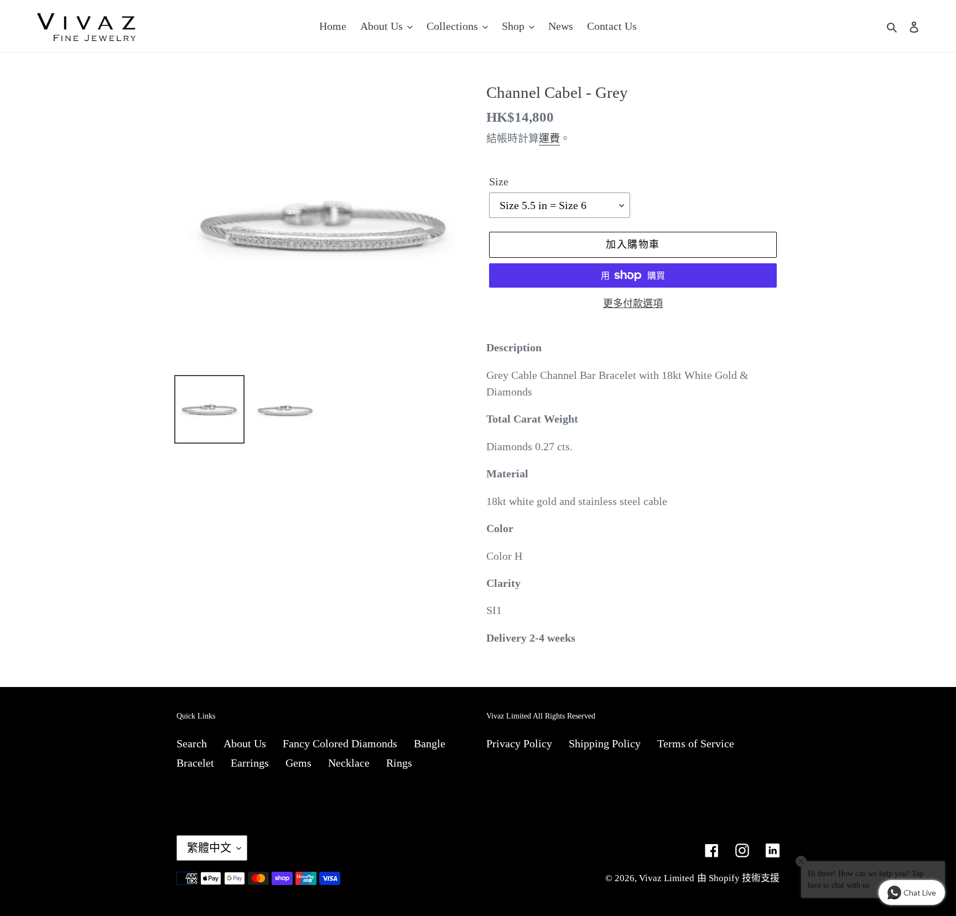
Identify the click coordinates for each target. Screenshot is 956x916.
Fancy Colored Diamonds (340, 743)
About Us (245, 743)
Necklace (349, 763)
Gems (298, 763)
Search (191, 743)
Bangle (429, 743)
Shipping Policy (605, 743)
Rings (399, 763)
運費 (549, 138)
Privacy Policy (519, 743)
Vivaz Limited (666, 878)
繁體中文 (209, 848)
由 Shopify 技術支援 (738, 878)
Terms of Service (695, 743)
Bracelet (195, 763)
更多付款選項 (633, 303)
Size (498, 181)
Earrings (250, 763)
